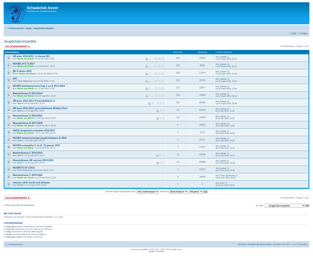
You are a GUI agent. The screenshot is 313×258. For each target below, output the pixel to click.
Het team (242, 244)
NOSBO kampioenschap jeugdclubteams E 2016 (39, 138)
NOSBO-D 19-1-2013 (24, 167)
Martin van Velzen (25, 59)
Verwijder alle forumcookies (260, 244)
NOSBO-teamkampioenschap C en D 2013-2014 (39, 86)
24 (163, 59)
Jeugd (29, 28)
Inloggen (304, 33)
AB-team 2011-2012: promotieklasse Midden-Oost (40, 108)
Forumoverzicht (16, 28)
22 (155, 59)
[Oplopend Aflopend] (198, 191)
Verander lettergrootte (305, 27)
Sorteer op (164, 191)
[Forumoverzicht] (16, 13)
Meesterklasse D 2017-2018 (27, 123)
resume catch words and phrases (31, 182)
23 (159, 59)
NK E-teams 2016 (22, 71)
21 (155, 66)
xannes (223, 57)
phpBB (144, 249)
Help (294, 33)
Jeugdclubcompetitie (43, 28)
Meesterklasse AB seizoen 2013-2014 (33, 160)
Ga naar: (260, 205)
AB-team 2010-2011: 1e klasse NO (31, 56)
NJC (15, 78)
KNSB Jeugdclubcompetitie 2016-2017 (34, 130)
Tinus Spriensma (24, 81)
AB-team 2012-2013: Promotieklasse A (34, 100)
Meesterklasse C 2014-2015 (27, 152)
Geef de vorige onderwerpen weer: (120, 191)
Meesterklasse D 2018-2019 (27, 115)
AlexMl (20, 185)
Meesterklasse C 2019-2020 (27, 175)
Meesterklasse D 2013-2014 (27, 93)
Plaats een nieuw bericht (14, 45)
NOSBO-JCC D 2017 (24, 63)
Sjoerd (20, 103)
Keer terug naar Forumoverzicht (20, 205)
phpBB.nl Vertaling (156, 251)
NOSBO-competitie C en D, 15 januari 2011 (36, 145)
